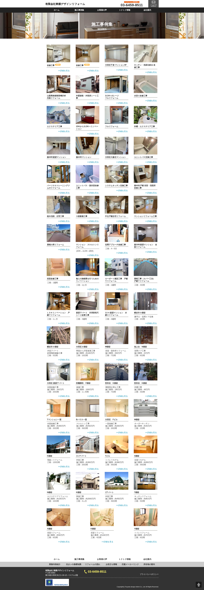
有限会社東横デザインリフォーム (65, 3)
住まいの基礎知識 (73, 564)
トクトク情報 (124, 10)
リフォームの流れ (92, 564)
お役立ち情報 (111, 564)
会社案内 (147, 10)
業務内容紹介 (54, 564)
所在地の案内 (149, 564)
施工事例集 (79, 10)
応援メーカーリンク (130, 564)
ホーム (57, 10)
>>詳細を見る (64, 71)
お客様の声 (102, 10)
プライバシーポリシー (149, 574)
